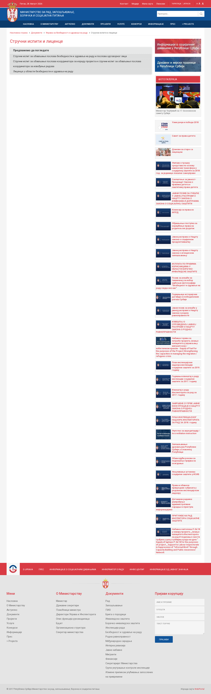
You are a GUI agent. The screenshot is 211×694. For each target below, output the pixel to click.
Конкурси (136, 24)
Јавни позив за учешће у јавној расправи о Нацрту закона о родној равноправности (185, 312)
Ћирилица (176, 4)
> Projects (188, 24)
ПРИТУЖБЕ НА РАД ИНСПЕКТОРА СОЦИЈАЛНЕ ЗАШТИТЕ (185, 518)
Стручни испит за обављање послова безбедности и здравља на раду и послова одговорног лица (70, 56)
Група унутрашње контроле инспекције (128, 667)
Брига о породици (116, 614)
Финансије (111, 658)
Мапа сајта (147, 3)
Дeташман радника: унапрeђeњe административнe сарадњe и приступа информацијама (174, 504)
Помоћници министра (68, 609)
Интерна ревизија (115, 645)
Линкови (160, 3)
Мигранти (111, 654)
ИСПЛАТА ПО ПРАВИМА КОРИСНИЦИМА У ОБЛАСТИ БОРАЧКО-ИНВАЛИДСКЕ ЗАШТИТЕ (184, 268)
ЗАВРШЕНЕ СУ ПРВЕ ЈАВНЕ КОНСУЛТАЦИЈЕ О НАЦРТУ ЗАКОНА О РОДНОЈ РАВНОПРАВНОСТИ (186, 407)
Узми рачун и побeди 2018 (185, 122)
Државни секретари (67, 605)
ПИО (108, 609)
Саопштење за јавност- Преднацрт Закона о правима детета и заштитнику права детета (185, 183)
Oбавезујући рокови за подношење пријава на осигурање (184, 461)
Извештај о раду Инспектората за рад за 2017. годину (184, 392)
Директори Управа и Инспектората (76, 614)
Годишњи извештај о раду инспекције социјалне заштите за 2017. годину (185, 379)
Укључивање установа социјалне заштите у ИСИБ (185, 473)
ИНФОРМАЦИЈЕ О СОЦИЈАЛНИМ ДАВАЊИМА (73, 569)
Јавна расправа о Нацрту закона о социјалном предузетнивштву (185, 239)
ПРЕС (41, 569)
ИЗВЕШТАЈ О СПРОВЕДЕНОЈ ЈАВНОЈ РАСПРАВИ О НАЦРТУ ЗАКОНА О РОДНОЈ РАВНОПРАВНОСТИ (176, 326)
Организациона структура (70, 627)
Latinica (186, 4)
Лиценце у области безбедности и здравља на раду (43, 71)
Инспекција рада (115, 627)
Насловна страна (19, 33)
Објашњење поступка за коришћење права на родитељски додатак (184, 226)
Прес (172, 24)
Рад (108, 600)
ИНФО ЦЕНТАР (137, 569)
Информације (156, 24)
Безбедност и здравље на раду (124, 632)
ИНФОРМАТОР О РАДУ (113, 569)
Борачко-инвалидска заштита (123, 623)
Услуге (121, 24)
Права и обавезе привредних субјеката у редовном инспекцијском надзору (185, 489)
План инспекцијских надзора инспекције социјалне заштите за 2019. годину (186, 366)
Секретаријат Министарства (121, 663)
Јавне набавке (114, 649)
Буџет (59, 623)
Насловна (28, 24)
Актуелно (70, 24)
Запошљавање (114, 605)
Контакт (124, 3)
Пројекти (106, 24)
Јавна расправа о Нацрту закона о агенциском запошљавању (185, 253)
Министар (61, 600)
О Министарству (49, 24)
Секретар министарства (69, 632)
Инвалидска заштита (118, 618)
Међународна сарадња (119, 641)
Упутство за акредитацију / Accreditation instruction (185, 432)
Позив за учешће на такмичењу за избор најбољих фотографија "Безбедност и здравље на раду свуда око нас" (178, 283)
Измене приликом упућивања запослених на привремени (129, 674)
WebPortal (199, 689)
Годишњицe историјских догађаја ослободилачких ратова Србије (185, 297)
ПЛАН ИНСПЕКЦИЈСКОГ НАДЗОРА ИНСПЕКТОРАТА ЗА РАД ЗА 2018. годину (185, 420)
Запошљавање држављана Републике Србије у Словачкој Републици (184, 448)
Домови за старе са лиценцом (182, 150)
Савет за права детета (183, 136)
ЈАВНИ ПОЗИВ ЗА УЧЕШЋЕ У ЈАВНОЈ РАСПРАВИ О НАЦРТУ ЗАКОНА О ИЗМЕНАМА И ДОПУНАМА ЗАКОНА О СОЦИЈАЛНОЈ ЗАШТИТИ (177, 198)
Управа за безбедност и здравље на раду (67, 33)
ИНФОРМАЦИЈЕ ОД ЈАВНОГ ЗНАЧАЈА (169, 569)
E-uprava (28, 569)
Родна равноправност (118, 636)
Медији (135, 3)
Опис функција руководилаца (73, 618)
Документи (88, 24)
